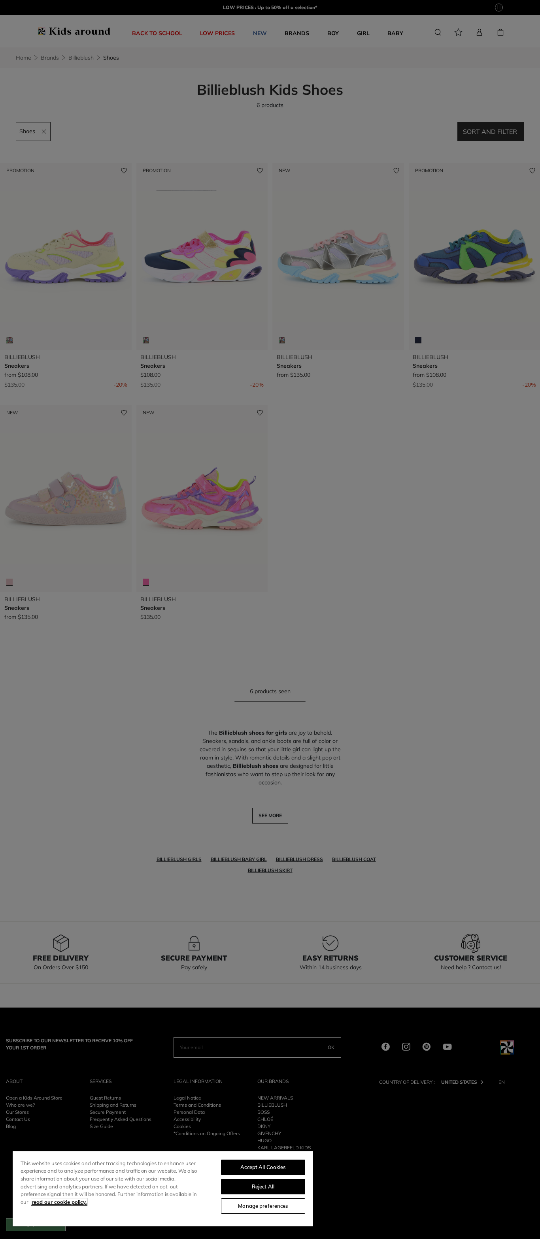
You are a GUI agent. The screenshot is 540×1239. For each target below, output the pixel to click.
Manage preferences (263, 1206)
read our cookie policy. (59, 1202)
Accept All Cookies (262, 1167)
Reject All (263, 1186)
